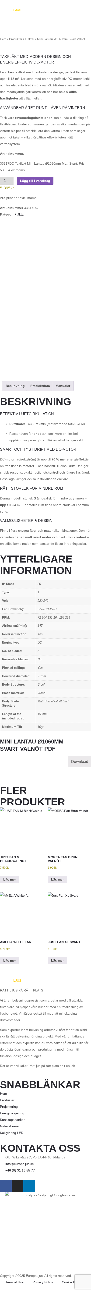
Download (79, 762)
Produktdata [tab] (40, 386)
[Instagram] (17, 1186)
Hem (3, 39)
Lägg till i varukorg (35, 181)
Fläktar (29, 39)
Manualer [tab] (63, 386)
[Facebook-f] (6, 1186)
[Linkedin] (29, 1186)
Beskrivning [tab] (15, 386)
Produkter (15, 39)
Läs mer (9, 879)
